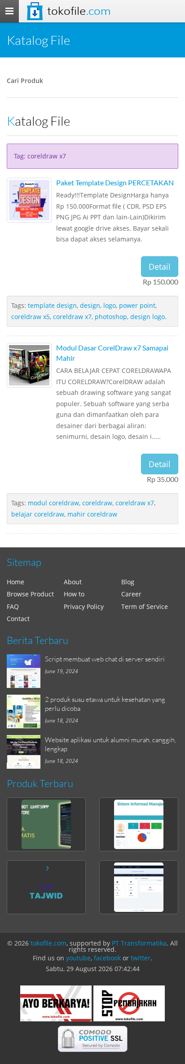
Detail (160, 266)
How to (74, 594)
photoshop (111, 316)
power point (137, 305)
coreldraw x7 (72, 316)
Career (131, 594)
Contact (18, 618)
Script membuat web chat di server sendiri (105, 659)
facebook (107, 958)
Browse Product (30, 594)
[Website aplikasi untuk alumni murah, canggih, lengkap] (26, 752)
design (90, 305)
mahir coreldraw (92, 514)
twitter (140, 958)
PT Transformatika (139, 943)
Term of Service (144, 606)
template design (52, 305)
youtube (78, 958)
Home (15, 582)
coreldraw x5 (30, 316)
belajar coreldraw (37, 514)
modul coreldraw (53, 503)
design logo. (148, 316)
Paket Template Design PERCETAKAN (115, 182)
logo (109, 305)
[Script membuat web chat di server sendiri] (26, 671)
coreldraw (97, 503)
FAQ (13, 606)
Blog (127, 582)
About (73, 582)
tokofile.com (48, 943)
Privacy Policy (84, 606)
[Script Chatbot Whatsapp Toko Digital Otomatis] (46, 824)
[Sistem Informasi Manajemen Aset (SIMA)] (138, 824)
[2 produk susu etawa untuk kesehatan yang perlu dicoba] (26, 711)
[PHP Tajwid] (46, 887)
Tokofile (78, 11)
